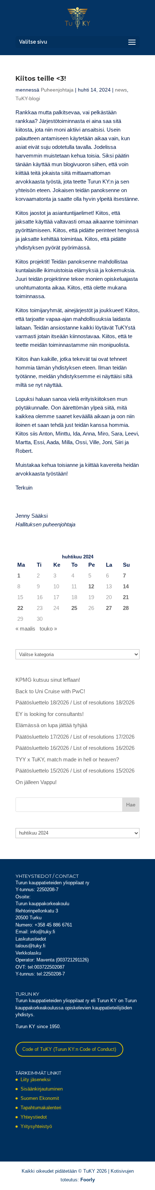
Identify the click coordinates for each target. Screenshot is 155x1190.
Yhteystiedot (34, 1117)
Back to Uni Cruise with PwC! (50, 691)
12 (91, 586)
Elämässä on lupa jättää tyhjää (51, 725)
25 (74, 608)
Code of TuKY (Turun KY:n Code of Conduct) (69, 1049)
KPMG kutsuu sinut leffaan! (47, 680)
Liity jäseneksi (35, 1079)
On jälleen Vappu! (36, 782)
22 (20, 608)
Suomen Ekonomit (40, 1098)
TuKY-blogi (27, 98)
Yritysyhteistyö (36, 1126)
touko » (48, 628)
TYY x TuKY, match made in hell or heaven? (67, 759)
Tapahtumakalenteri (41, 1107)
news (121, 90)
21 (126, 597)
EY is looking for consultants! (49, 714)
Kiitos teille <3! (40, 79)
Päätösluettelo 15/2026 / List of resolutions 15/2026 (74, 770)
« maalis (25, 628)
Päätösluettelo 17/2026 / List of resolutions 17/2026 (74, 737)
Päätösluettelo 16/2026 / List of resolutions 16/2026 (74, 748)
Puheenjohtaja (57, 90)
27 (109, 608)
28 (126, 608)
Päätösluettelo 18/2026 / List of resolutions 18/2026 (74, 702)
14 (126, 586)
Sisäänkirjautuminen (42, 1089)
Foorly (87, 1179)
